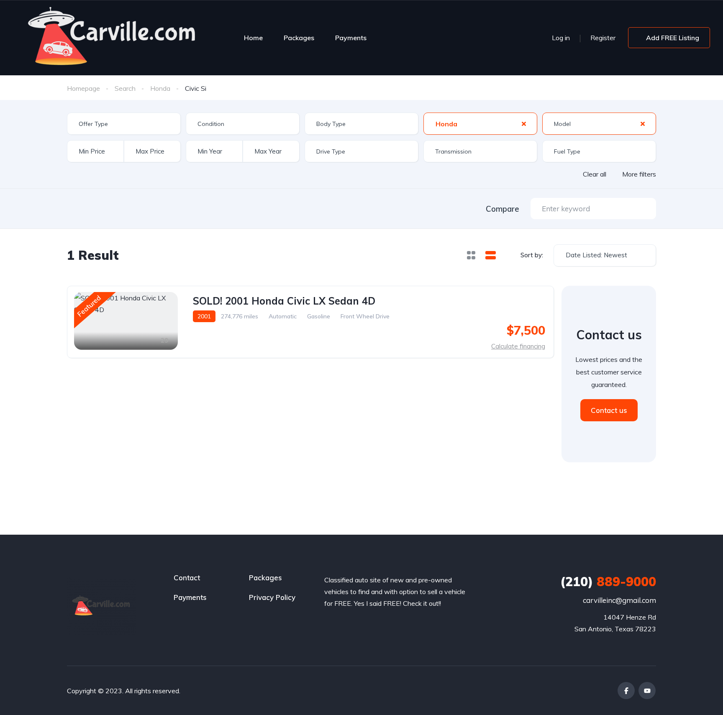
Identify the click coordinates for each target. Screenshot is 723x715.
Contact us (609, 410)
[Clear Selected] (523, 123)
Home (253, 37)
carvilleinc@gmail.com (619, 600)
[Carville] (113, 37)
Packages (299, 37)
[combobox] (124, 124)
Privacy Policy (272, 597)
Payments (351, 37)
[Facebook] (626, 690)
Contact (187, 577)
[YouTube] (647, 690)
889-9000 (608, 581)
